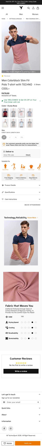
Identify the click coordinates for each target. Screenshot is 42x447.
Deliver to (10, 151)
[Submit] (37, 9)
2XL (22, 137)
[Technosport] (21, 8)
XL (16, 137)
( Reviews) (7, 76)
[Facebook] (4, 428)
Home (3, 18)
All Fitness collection (15, 18)
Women (35, 14)
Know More (31, 218)
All (7, 14)
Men (21, 14)
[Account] (33, 8)
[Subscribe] (38, 402)
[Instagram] (10, 428)
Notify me (27, 443)
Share (38, 84)
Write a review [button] (21, 371)
